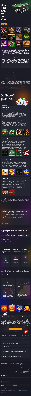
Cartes (16, 372)
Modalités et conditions (23, 364)
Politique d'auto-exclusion (23, 373)
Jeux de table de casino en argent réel (22, 280)
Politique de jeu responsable (23, 372)
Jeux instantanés (17, 365)
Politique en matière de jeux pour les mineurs (24, 369)
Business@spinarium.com (4, 366)
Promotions (10, 364)
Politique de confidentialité (23, 365)
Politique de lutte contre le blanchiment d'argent (25, 367)
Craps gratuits (5, 178)
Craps (16, 371)
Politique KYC (21, 368)
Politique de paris (22, 374)
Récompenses (10, 365)
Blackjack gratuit (5, 107)
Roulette (16, 370)
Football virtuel (17, 363)
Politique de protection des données (24, 371)
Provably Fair (21, 363)
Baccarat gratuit (5, 138)
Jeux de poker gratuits (7, 159)
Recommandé (17, 364)
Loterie (16, 373)
